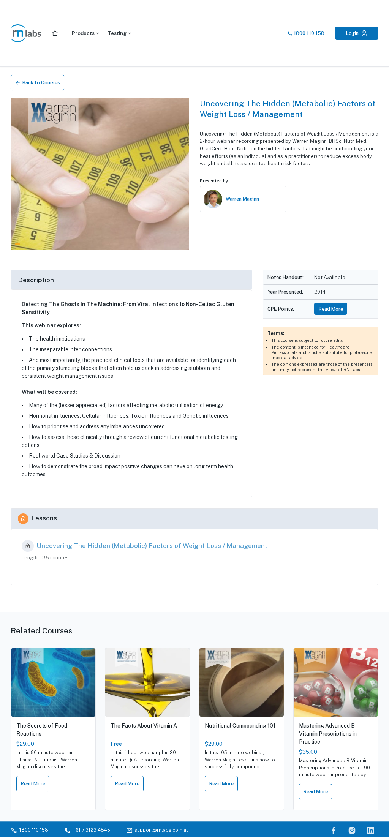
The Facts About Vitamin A (144, 726)
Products (83, 33)
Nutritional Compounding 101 (240, 726)
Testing (117, 33)
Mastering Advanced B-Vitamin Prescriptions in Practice (328, 734)
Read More (331, 309)
